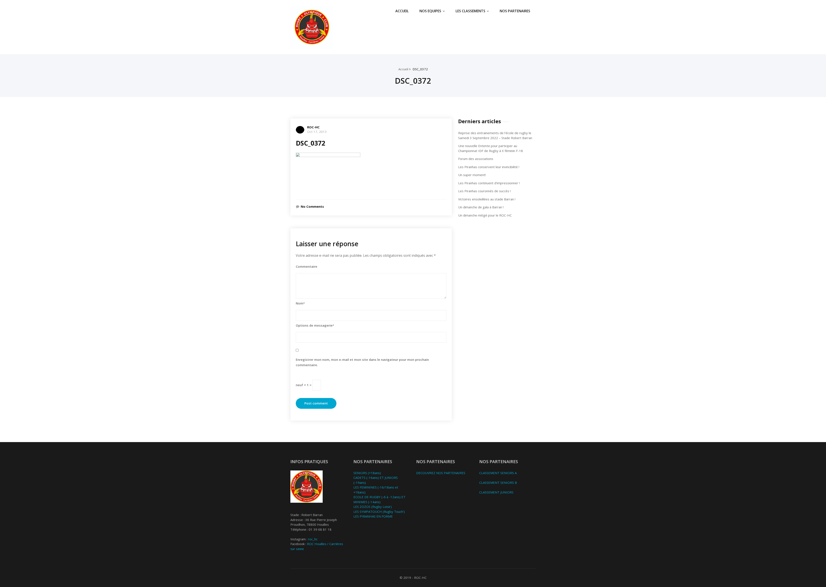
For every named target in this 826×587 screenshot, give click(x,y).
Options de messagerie (315, 325)
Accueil (403, 69)
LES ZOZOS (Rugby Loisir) (372, 506)
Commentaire (306, 266)
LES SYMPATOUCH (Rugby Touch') (379, 511)
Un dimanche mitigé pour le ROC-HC (485, 215)
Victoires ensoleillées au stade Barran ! (486, 199)
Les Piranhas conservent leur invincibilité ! (488, 167)
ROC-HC (313, 127)
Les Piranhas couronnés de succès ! (484, 191)
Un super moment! (472, 175)
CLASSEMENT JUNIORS (496, 492)
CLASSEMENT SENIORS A (498, 473)
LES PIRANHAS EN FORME (373, 516)
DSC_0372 (420, 69)
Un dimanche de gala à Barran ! (481, 207)
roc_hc (312, 539)
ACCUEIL (402, 11)
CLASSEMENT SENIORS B (498, 482)
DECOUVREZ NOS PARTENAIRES (440, 473)
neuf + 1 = (304, 385)
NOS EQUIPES (430, 11)
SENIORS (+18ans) (367, 473)
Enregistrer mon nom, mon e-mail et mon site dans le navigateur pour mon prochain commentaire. (362, 362)
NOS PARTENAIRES (515, 11)
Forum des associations (475, 159)
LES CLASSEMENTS (470, 11)
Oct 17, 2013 (317, 131)
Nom (300, 303)
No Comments (312, 206)
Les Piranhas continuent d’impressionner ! (489, 183)
